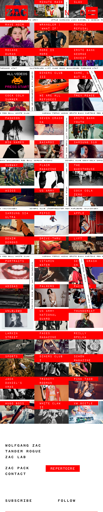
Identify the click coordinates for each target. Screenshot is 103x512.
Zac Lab (15, 457)
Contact (15, 474)
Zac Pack (17, 468)
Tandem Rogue (23, 451)
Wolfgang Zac (23, 445)
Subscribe (18, 501)
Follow (67, 501)
